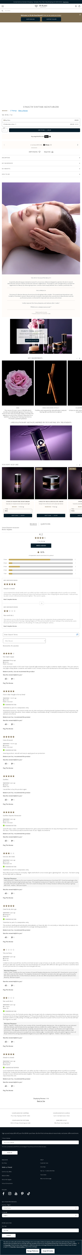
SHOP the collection (32, 340)
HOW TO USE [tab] (6, 174)
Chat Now (43, 1167)
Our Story (4, 1163)
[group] (41, 145)
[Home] (41, 6)
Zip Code (4, 1226)
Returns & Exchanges (45, 1178)
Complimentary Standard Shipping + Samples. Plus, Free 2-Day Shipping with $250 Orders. (40, 2)
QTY (4, 128)
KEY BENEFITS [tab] (6, 168)
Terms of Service (39, 1146)
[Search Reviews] (77, 634)
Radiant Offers (5, 1175)
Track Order (43, 1175)
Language (4, 1212)
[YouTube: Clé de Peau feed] (16, 1195)
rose (17, 407)
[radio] (7, 120)
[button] (79, 6)
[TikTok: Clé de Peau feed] (28, 1195)
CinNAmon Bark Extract (50, 407)
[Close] (78, 1243)
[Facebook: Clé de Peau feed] (3, 1195)
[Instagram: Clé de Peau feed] (9, 1195)
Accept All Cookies (48, 1251)
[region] (41, 1247)
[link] (5, 110)
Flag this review (8, 683)
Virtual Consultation (7, 1183)
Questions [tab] (45, 524)
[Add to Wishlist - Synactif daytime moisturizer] (39, 152)
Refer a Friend (7, 1167)
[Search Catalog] (2, 11)
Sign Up (9, 1152)
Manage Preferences (32, 1251)
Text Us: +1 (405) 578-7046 (47, 1171)
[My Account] (76, 6)
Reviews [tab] (33, 524)
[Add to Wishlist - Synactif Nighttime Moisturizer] (32, 469)
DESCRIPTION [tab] (6, 157)
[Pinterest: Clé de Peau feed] (22, 1195)
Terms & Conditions (20, 1246)
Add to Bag (14, 515)
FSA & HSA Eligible (6, 1179)
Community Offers (7, 1171)
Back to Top (41, 1101)
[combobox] (42, 10)
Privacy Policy (30, 1146)
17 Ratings (13, 110)
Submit (9, 1235)
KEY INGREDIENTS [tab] (7, 163)
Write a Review (23, 110)
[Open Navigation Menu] (3, 6)
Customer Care (44, 1163)
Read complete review (10, 599)
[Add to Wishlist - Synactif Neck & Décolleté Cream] (65, 469)
